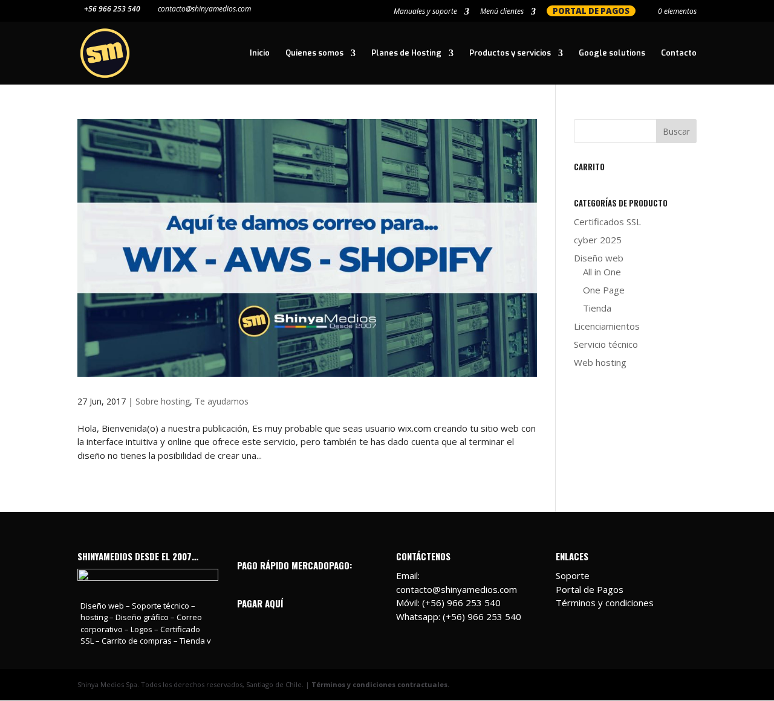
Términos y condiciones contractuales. (380, 684)
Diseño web (598, 258)
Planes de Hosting (406, 53)
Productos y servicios (510, 53)
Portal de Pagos (589, 589)
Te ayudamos (222, 401)
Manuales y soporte (425, 12)
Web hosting (600, 362)
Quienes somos (314, 53)
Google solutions (612, 53)
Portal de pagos (591, 10)
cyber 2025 (598, 240)
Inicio (260, 53)
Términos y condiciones (605, 603)
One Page (604, 290)
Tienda (597, 308)
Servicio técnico (606, 344)
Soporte (573, 575)
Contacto (679, 53)
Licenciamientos (607, 326)
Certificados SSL (607, 222)
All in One (602, 272)
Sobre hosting (162, 401)
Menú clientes (502, 12)
